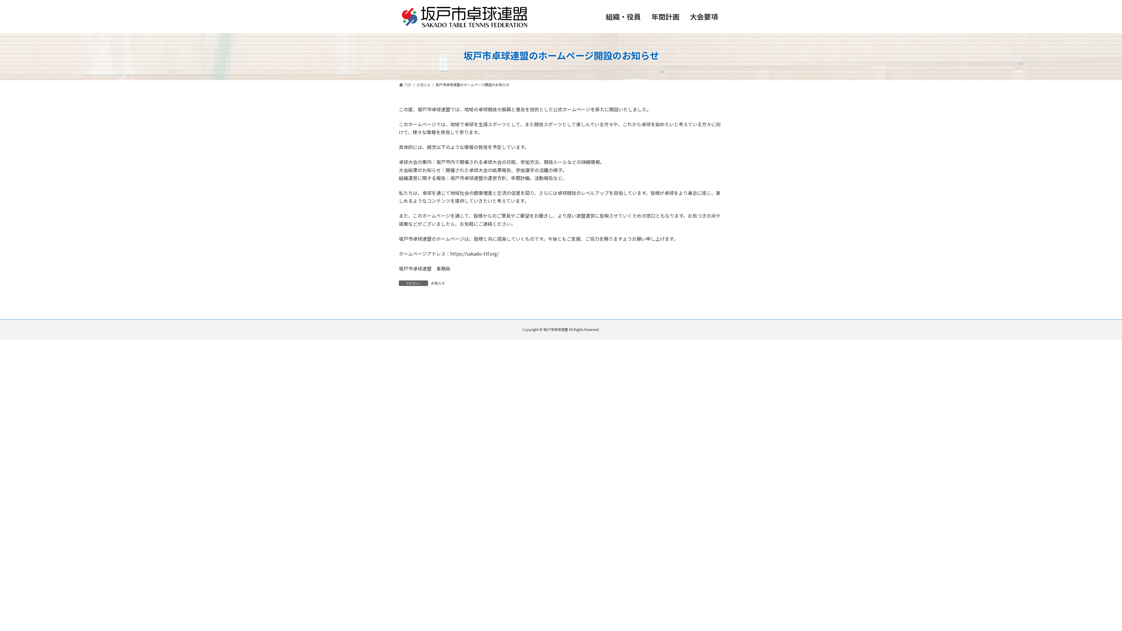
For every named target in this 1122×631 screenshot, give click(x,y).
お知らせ (438, 282)
